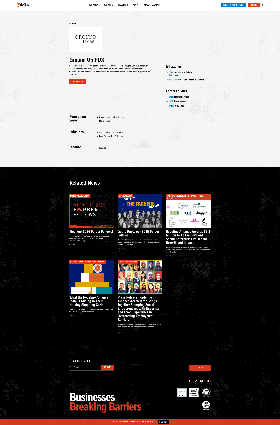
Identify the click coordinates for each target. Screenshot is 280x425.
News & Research (152, 5)
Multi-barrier (105, 121)
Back (74, 23)
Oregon (102, 148)
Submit (107, 367)
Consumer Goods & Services (111, 132)
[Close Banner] (278, 422)
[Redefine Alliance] (23, 5)
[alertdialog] (140, 422)
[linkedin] (208, 381)
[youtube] (202, 381)
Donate (254, 5)
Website (76, 81)
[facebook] (189, 381)
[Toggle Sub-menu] (99, 5)
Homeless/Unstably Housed (111, 117)
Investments (124, 5)
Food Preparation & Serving (111, 136)
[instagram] (195, 381)
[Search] (262, 5)
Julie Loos (173, 75)
